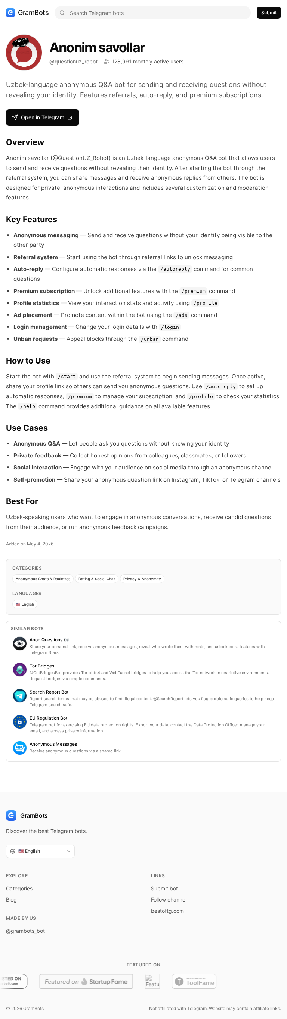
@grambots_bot (25, 931)
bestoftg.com (167, 911)
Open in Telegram (42, 117)
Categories (19, 888)
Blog (11, 899)
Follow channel (168, 899)
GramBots (33, 12)
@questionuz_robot (73, 61)
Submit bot (164, 888)
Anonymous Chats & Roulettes (43, 578)
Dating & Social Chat (96, 578)
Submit (269, 12)
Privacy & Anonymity (142, 578)
